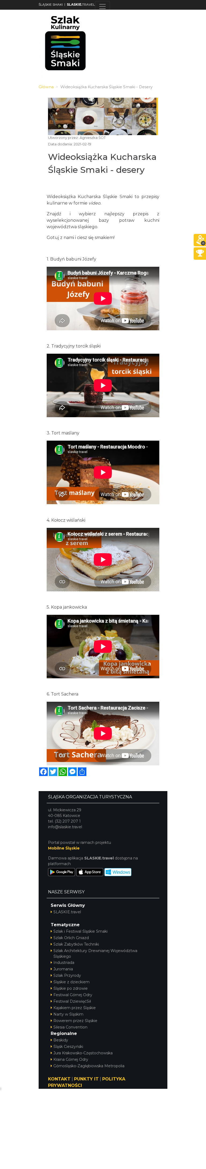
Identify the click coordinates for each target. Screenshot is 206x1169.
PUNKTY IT (86, 1079)
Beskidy (60, 1040)
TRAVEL (81, 4)
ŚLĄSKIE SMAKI (51, 4)
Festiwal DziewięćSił (72, 1001)
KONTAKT (59, 1079)
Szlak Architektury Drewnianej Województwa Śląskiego (95, 953)
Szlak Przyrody (67, 975)
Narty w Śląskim (68, 1014)
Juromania (63, 969)
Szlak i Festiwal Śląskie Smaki (80, 931)
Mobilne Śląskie (64, 848)
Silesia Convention (70, 1027)
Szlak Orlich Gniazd (71, 937)
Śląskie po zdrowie (70, 988)
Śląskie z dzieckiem (71, 982)
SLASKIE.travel (67, 912)
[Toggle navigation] (102, 6)
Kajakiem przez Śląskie (74, 1007)
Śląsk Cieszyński (68, 1046)
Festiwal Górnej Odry (72, 994)
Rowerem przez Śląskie (75, 1020)
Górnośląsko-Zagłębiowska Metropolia (88, 1065)
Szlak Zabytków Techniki (76, 944)
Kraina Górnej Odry (70, 1059)
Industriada (63, 962)
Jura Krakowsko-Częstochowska (83, 1053)
